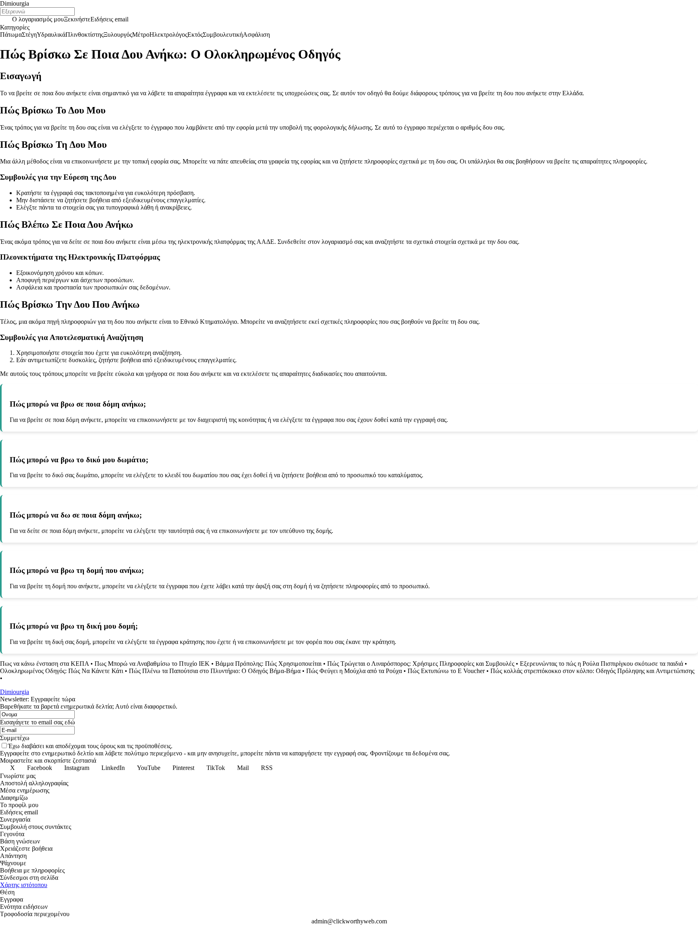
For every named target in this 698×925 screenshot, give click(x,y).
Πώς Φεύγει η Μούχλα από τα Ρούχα (354, 670)
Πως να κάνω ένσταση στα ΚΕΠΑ (44, 663)
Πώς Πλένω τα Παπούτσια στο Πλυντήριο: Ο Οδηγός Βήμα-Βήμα (215, 670)
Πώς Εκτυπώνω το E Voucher (446, 670)
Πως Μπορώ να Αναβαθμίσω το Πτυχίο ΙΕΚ (152, 663)
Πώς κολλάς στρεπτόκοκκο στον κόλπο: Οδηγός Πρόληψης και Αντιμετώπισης (592, 670)
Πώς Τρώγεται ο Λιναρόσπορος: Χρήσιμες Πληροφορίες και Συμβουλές (420, 663)
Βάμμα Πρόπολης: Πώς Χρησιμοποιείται (268, 663)
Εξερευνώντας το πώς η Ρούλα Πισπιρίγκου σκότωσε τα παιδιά (601, 663)
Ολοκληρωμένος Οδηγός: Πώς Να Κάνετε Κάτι (61, 670)
